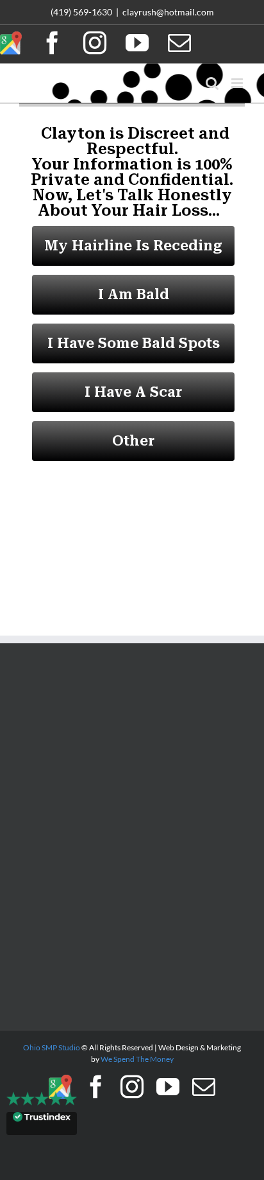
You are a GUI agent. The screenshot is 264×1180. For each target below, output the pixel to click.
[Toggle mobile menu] (238, 83)
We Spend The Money (137, 1059)
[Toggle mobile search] (212, 83)
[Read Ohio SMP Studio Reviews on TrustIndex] (41, 1123)
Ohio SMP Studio (51, 1047)
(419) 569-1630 (81, 11)
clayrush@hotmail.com (168, 11)
